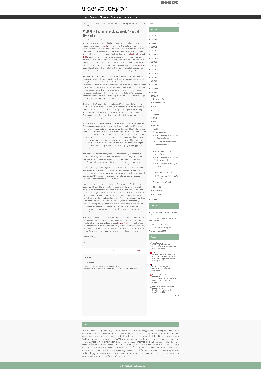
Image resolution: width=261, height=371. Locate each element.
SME (130, 350)
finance (126, 339)
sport (162, 350)
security (121, 350)
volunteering (131, 353)
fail (113, 339)
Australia (137, 330)
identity (133, 342)
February (157, 191)
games (152, 339)
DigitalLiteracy (128, 336)
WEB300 (163, 354)
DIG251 (103, 336)
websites (176, 353)
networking (113, 347)
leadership (175, 342)
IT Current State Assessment (160, 224)
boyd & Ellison (108, 46)
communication (101, 333)
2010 (153, 96)
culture (160, 333)
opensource (123, 347)
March (156, 187)
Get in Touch (116, 17)
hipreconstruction (107, 341)
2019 (153, 62)
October (156, 106)
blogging (145, 330)
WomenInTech (113, 356)
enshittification (174, 336)
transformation (101, 354)
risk (110, 350)
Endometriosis (165, 336)
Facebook (130, 54)
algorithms (103, 331)
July (154, 118)
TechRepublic (157, 243)
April (155, 129)
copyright (140, 333)
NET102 (84, 347)
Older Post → (142, 251)
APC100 (130, 331)
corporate (147, 333)
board (152, 331)
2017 (153, 69)
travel (110, 353)
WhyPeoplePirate (87, 356)
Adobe (93, 331)
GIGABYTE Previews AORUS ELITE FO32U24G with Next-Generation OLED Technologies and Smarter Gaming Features (164, 258)
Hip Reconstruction (130, 17)
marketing (130, 344)
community (113, 333)
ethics (96, 339)
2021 (153, 54)
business (168, 330)
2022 (153, 51)
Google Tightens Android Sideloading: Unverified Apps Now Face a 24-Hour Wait (164, 247)
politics (170, 347)
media (148, 344)
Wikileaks (97, 356)
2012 (153, 88)
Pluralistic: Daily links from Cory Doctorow (163, 287)
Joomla (152, 342)
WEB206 (149, 353)
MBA (136, 344)
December (157, 99)
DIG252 (108, 336)
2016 (153, 73)
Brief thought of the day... (162, 148)
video (122, 353)
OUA (97, 24)
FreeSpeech (138, 339)
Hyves (139, 65)
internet (141, 341)
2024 (153, 43)
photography (140, 347)
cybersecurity (169, 333)
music (177, 344)
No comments (108, 40)
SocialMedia (103, 24)
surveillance (175, 350)
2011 (153, 92)
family (119, 339)
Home (85, 17)
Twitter (85, 57)
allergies (110, 331)
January (156, 194)
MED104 (142, 344)
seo (127, 350)
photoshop (150, 347)
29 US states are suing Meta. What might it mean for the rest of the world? (164, 280)
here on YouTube (123, 223)
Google (176, 339)
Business (93, 17)
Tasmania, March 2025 (157, 231)
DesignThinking (94, 336)
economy (144, 336)
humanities (125, 342)
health (95, 341)
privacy (176, 347)
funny (145, 339)
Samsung (115, 350)
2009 (153, 199)
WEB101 (110, 24)
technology (88, 353)
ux (117, 354)
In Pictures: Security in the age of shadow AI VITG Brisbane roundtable (163, 269)
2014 (153, 81)
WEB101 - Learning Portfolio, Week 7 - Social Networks (111, 33)
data (177, 333)
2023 (153, 47)
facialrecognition (105, 339)
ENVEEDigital (87, 339)
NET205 (95, 347)
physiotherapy (160, 347)
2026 (153, 36)
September (157, 110)
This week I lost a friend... (162, 182)
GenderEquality (167, 339)
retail (106, 350)
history (118, 342)
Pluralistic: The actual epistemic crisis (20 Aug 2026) (163, 291)
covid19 (154, 333)
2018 (153, 66)
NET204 (90, 347)
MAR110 (122, 344)
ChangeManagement (88, 333)
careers (176, 330)
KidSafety (166, 342)
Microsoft (163, 344)
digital (120, 336)
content (123, 333)
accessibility (86, 331)
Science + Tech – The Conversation (160, 276)
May (155, 125)
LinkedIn (138, 54)
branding (159, 330)
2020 (153, 58)
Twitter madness (159, 132)
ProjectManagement (88, 350)
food (131, 339)
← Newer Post (87, 251)
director (137, 336)
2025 (153, 39)
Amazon (117, 331)
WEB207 (156, 353)
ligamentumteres (99, 344)
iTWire (154, 253)
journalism (159, 342)
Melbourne (156, 344)
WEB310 (169, 354)
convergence (131, 333)
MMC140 (170, 344)
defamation (85, 336)
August (156, 114)
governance (86, 342)
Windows (104, 356)
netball (106, 347)
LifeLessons (86, 344)
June (155, 121)
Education (104, 17)
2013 (153, 85)
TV (115, 354)
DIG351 (113, 336)
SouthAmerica (153, 350)
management (113, 344)
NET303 (100, 347)
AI (97, 330)
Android (124, 331)
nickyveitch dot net (137, 366)
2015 (153, 77)
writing (122, 356)
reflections (100, 350)
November (157, 103)
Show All (177, 296)
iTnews (155, 265)
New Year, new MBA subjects (160, 228)
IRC (147, 342)
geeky (158, 339)
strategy (168, 350)
